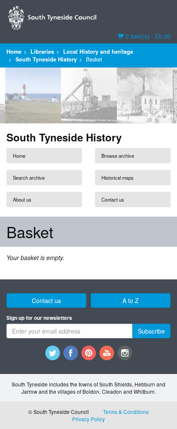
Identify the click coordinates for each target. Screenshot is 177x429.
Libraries (42, 51)
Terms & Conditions (126, 411)
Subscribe (151, 331)
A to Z (130, 300)
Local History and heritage (98, 51)
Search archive (29, 177)
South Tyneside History (46, 59)
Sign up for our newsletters (39, 318)
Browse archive (117, 155)
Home (13, 51)
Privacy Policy (88, 419)
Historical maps (117, 177)
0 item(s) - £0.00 (144, 36)
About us (22, 199)
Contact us (112, 199)
